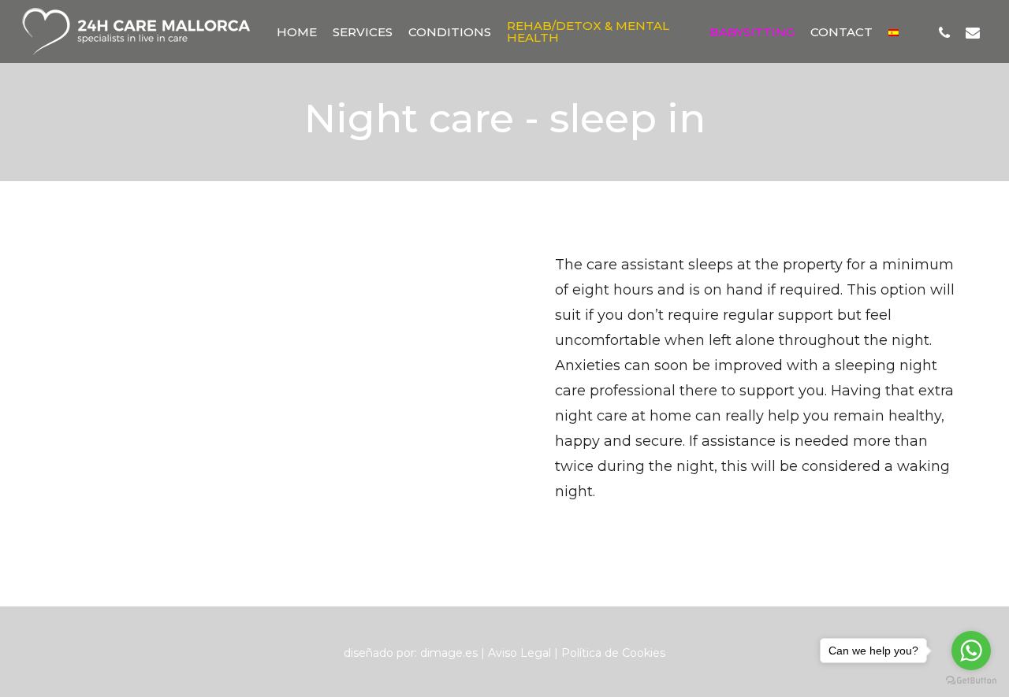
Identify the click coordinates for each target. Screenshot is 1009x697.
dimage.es (449, 653)
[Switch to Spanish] (894, 32)
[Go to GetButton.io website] (971, 681)
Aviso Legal (519, 653)
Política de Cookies (613, 653)
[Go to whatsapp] (971, 650)
